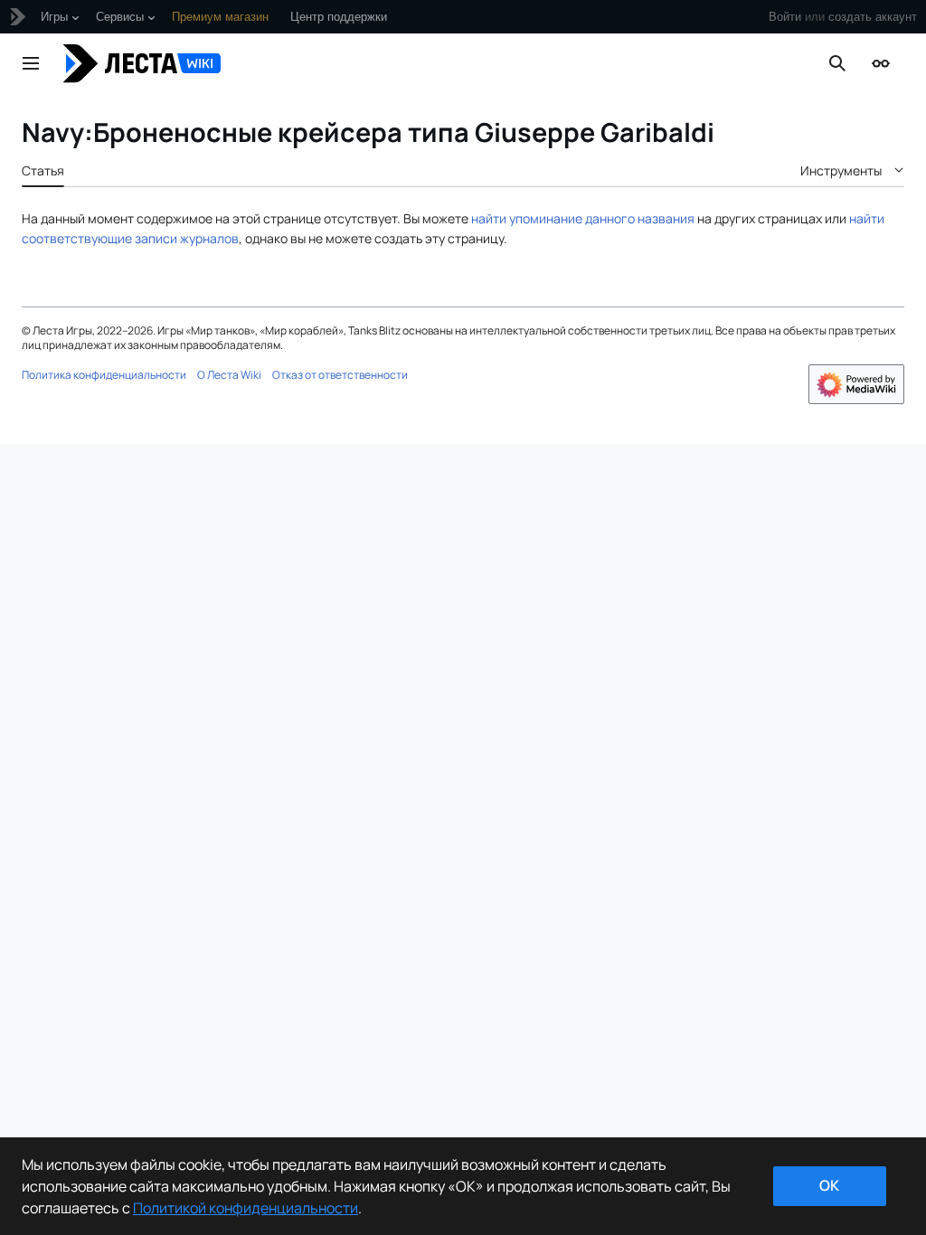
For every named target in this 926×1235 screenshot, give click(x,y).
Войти (785, 17)
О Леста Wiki (229, 374)
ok (829, 1185)
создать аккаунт (872, 17)
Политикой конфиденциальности (245, 1208)
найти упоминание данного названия (582, 218)
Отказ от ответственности (340, 374)
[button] (31, 63)
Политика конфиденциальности (104, 374)
